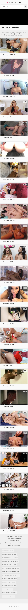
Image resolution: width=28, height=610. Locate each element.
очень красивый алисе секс (9, 592)
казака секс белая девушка (9, 554)
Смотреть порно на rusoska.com (14, 537)
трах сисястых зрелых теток (9, 565)
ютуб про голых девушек (8, 596)
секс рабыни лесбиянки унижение (10, 575)
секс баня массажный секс (9, 586)
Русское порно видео (14, 540)
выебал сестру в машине (8, 582)
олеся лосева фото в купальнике (10, 572)
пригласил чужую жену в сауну (10, 558)
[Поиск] (25, 6)
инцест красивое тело (7, 551)
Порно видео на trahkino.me (14, 538)
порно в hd (15, 542)
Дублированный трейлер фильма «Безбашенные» (14, 34)
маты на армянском (7, 589)
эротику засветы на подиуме (9, 579)
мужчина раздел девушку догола (10, 568)
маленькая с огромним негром (10, 561)
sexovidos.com (14, 2)
